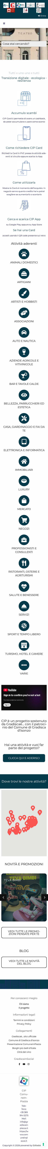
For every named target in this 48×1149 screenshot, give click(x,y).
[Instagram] (28, 1064)
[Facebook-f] (19, 1064)
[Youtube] (24, 1064)
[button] (3, 897)
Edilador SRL (39, 1145)
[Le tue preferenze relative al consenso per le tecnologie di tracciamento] (43, 1144)
